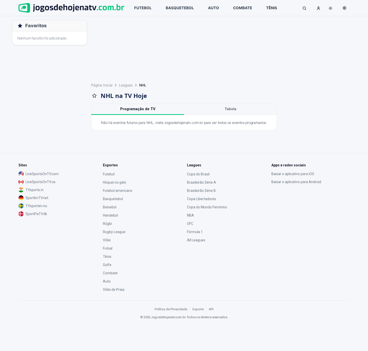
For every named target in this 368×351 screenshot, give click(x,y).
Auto (107, 281)
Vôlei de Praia (113, 290)
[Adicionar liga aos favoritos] (94, 95)
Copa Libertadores (201, 199)
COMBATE (242, 7)
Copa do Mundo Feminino (207, 207)
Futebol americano (117, 191)
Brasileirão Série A (201, 182)
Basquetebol (113, 199)
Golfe (107, 265)
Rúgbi (107, 224)
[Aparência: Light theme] (330, 8)
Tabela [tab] (230, 109)
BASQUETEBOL (180, 7)
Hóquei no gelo (114, 182)
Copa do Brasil (198, 174)
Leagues (126, 85)
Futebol (109, 174)
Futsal (107, 248)
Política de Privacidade (171, 309)
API (211, 309)
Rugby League (114, 232)
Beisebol (109, 207)
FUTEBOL (143, 7)
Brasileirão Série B (201, 191)
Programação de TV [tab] (137, 109)
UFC (190, 224)
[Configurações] (344, 8)
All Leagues (196, 240)
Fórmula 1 (195, 232)
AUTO (213, 7)
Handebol (110, 215)
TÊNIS (271, 7)
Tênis (107, 257)
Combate (110, 273)
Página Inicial (101, 85)
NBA (190, 215)
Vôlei (107, 240)
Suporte (198, 309)
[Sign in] (318, 8)
